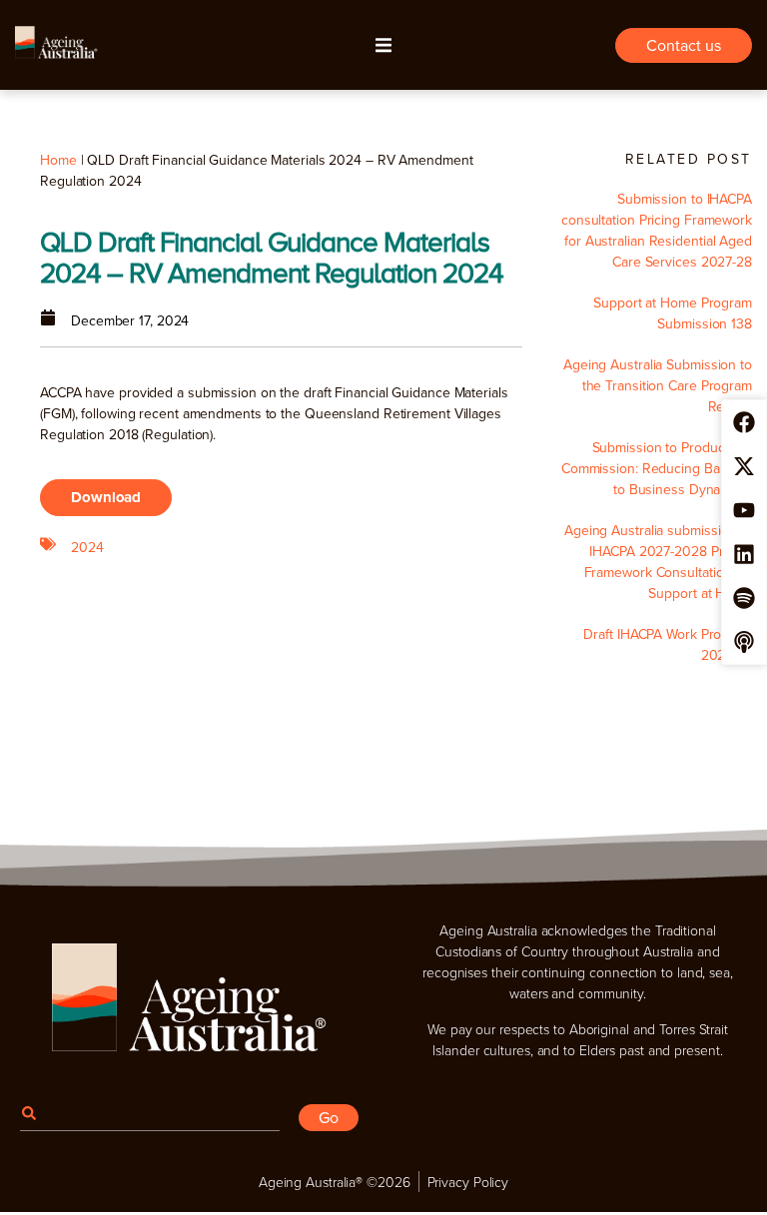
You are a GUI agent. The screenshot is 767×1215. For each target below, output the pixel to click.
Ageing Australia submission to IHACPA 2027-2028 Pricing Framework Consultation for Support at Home (658, 561)
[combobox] (150, 1112)
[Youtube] (744, 510)
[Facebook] (744, 422)
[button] (383, 45)
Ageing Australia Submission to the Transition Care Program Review (657, 385)
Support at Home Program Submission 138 (672, 313)
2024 (87, 547)
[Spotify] (744, 598)
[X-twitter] (744, 466)
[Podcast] (744, 642)
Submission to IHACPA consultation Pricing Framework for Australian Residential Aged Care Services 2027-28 (656, 230)
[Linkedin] (744, 554)
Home (58, 160)
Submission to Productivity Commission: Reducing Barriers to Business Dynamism (656, 468)
